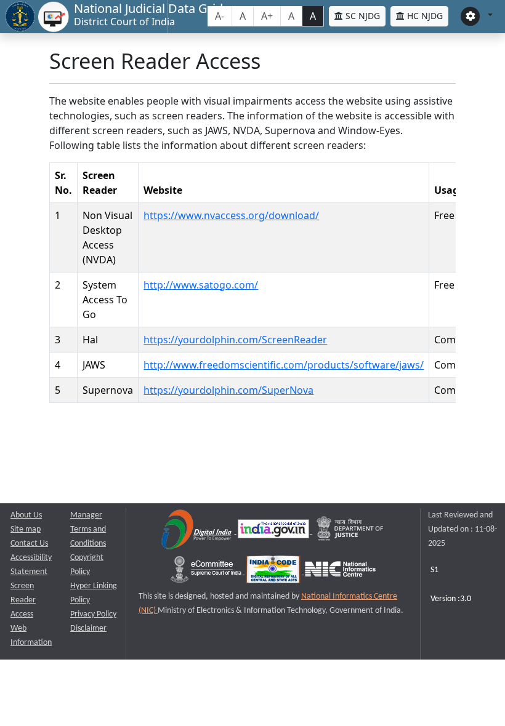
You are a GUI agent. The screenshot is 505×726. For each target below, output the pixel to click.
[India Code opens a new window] (274, 572)
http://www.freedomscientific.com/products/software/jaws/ (283, 365)
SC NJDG (361, 16)
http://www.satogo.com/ (200, 285)
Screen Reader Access (23, 600)
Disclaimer (88, 628)
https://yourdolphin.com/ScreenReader (235, 339)
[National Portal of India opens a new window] (274, 531)
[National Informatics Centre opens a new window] (340, 572)
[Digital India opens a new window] (197, 531)
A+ (267, 16)
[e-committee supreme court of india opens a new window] (206, 572)
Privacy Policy (93, 614)
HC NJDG (424, 16)
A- (219, 16)
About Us (26, 515)
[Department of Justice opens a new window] (350, 531)
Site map (25, 529)
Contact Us (29, 544)
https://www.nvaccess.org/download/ (231, 215)
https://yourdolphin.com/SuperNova (228, 390)
